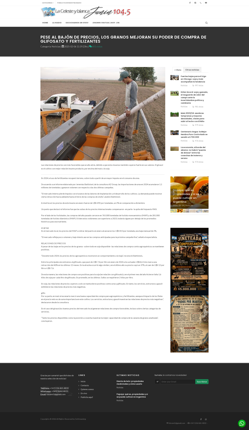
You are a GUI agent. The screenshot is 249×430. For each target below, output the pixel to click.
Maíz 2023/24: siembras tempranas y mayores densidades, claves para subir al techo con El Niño (192, 117)
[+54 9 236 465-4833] (200, 3)
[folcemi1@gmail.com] (206, 3)
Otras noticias (192, 69)
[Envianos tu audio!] (242, 423)
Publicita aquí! (87, 397)
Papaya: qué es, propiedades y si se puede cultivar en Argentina (132, 395)
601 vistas (97, 46)
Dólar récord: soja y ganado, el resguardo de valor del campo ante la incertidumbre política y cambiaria (194, 97)
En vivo (84, 393)
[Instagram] (195, 3)
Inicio (83, 381)
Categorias (47, 3)
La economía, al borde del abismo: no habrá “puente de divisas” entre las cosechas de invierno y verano (193, 153)
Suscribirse (202, 381)
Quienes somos (87, 389)
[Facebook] (190, 3)
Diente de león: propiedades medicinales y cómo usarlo (130, 382)
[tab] (177, 69)
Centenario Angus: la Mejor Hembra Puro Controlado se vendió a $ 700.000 (194, 134)
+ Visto (177, 70)
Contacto (85, 385)
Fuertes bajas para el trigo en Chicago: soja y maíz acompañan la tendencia (193, 79)
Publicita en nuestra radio (69, 3)
